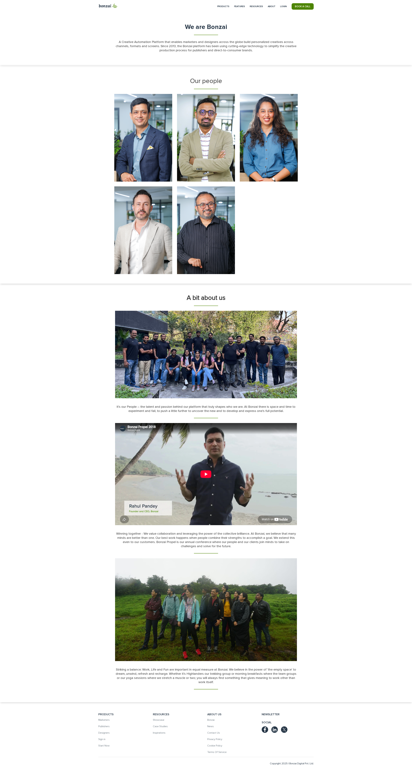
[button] (223, 6)
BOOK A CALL (302, 6)
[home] (108, 5)
